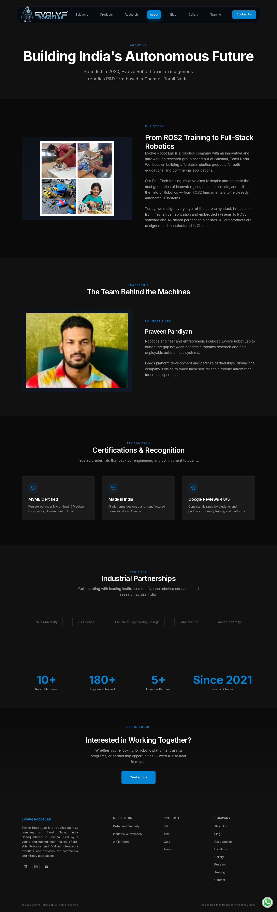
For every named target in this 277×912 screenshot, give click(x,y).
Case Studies (223, 841)
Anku (167, 834)
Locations (221, 849)
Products (106, 14)
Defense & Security (126, 826)
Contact (219, 880)
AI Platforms (121, 841)
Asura (168, 849)
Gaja (167, 841)
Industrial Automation (127, 834)
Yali (166, 826)
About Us (220, 826)
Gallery (193, 14)
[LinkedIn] (25, 866)
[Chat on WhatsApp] (267, 902)
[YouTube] (46, 866)
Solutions (82, 14)
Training (215, 14)
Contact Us (244, 14)
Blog (173, 14)
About (154, 14)
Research (131, 14)
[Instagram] (36, 866)
